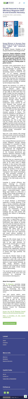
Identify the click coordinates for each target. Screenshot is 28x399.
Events (4, 344)
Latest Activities (17, 15)
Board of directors (7, 361)
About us (5, 357)
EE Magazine (10, 284)
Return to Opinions (9, 323)
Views (4, 340)
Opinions (5, 16)
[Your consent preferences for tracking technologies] (25, 396)
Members (5, 359)
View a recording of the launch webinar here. (14, 316)
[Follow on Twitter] (5, 392)
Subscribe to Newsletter (9, 379)
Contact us (5, 376)
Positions (5, 342)
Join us (4, 374)
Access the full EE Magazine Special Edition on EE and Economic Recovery (14, 312)
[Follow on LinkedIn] (8, 392)
